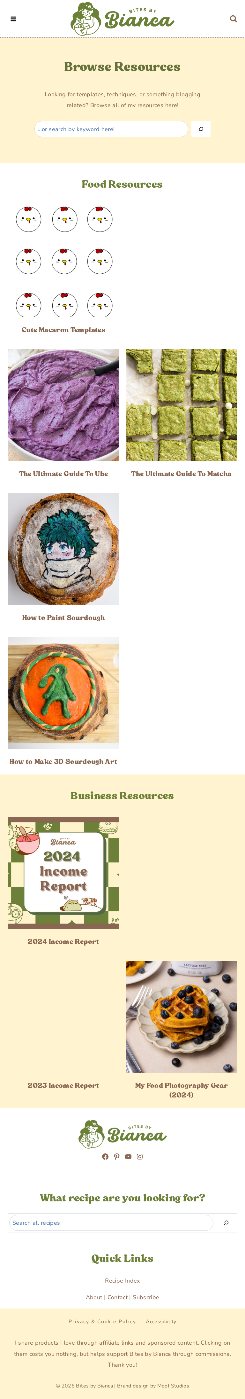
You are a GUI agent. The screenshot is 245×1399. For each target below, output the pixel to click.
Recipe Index (122, 1281)
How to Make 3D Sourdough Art (63, 761)
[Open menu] (13, 19)
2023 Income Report (63, 1085)
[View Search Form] (233, 19)
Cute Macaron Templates (63, 330)
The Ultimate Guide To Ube (63, 474)
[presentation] (63, 261)
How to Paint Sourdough (63, 618)
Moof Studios (173, 1385)
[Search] (201, 129)
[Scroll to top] (19, 1356)
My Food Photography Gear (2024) (181, 1090)
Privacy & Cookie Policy (102, 1321)
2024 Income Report (63, 942)
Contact (118, 1297)
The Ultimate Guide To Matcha (181, 474)
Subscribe (146, 1297)
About (94, 1297)
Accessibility (161, 1321)
